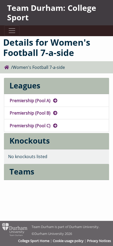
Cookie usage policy (68, 240)
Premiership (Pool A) (31, 100)
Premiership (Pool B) (31, 113)
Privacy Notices (99, 240)
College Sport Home (33, 240)
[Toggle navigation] (11, 30)
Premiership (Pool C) (31, 125)
